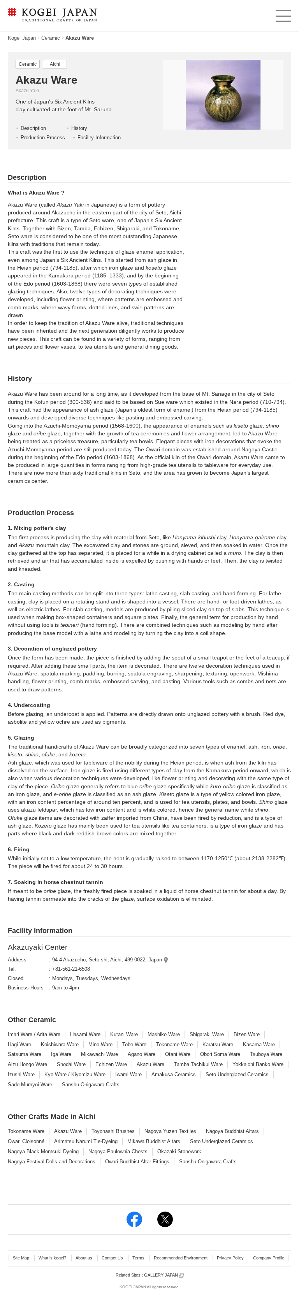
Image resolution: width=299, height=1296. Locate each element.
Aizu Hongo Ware (27, 1064)
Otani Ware (177, 1054)
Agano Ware (141, 1054)
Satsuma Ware (24, 1054)
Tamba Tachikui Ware (198, 1064)
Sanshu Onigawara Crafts (91, 1084)
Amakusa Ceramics (173, 1074)
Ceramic (50, 38)
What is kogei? (52, 1258)
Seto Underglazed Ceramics (237, 1074)
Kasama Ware (259, 1044)
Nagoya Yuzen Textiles (170, 1131)
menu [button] (283, 14)
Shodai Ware (71, 1064)
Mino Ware (100, 1044)
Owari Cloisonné (26, 1141)
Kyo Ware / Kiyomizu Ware (75, 1074)
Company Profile (268, 1258)
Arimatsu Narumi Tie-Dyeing (86, 1141)
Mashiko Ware (164, 1034)
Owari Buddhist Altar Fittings (137, 1161)
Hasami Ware (85, 1034)
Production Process (43, 137)
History (79, 128)
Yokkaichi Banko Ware (257, 1064)
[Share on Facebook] (134, 1219)
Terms (138, 1258)
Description (33, 128)
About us (84, 1258)
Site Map (21, 1258)
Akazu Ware (150, 1064)
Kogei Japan (22, 38)
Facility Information (99, 137)
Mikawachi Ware (99, 1054)
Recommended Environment (181, 1258)
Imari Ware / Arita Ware (34, 1034)
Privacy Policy (230, 1258)
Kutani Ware (124, 1034)
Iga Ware (61, 1054)
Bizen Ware (247, 1034)
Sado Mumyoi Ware (30, 1084)
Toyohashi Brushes (113, 1131)
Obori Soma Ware (220, 1054)
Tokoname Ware (174, 1044)
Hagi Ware (19, 1044)
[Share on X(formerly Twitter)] (165, 1219)
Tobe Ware (134, 1044)
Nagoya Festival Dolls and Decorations (51, 1161)
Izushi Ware (21, 1074)
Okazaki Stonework (179, 1151)
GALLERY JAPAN (161, 1275)
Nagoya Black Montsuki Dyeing (43, 1151)
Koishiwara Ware (60, 1044)
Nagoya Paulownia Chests (118, 1151)
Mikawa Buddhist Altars (153, 1141)
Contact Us (112, 1258)
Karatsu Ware (217, 1044)
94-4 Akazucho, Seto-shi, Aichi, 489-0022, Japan (107, 960)
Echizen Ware (111, 1064)
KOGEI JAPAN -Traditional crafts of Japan (50, 16)
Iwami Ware (128, 1074)
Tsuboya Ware (266, 1054)
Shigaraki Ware (207, 1034)
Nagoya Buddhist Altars (232, 1131)
